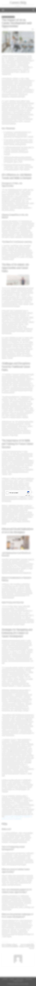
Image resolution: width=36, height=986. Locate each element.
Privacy (26, 495)
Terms (29, 495)
